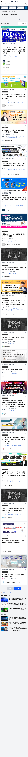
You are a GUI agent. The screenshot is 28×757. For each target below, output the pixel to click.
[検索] (25, 4)
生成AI (16, 56)
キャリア (6, 546)
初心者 (13, 343)
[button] (4, 7)
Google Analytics (10, 137)
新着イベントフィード (7, 592)
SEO (9, 170)
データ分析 (18, 137)
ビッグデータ (7, 205)
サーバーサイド (17, 546)
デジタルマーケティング (19, 102)
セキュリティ (10, 241)
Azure (15, 514)
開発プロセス (12, 56)
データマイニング (13, 205)
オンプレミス (11, 273)
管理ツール (7, 514)
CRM (13, 102)
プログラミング (11, 546)
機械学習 (21, 205)
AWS (10, 343)
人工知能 (12, 373)
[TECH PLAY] (14, 1)
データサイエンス (9, 445)
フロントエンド (8, 547)
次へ (18, 588)
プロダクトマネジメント (14, 57)
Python (19, 445)
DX (9, 373)
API (13, 241)
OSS (10, 514)
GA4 (15, 137)
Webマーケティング (8, 102)
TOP (2, 11)
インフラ (12, 547)
